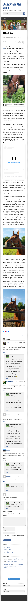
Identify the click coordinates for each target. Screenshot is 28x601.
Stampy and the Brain (12, 6)
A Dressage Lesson (7, 551)
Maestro (23, 42)
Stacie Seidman (9, 381)
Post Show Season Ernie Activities (10, 545)
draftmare (8, 476)
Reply (4, 352)
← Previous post (6, 335)
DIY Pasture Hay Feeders (18, 559)
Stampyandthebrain (9, 37)
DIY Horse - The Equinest (9, 566)
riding (5, 41)
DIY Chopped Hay (16, 557)
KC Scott (8, 450)
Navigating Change (7, 549)
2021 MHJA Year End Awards (9, 552)
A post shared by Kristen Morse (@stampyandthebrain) (15, 176)
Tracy (7, 342)
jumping (19, 42)
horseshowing (22, 41)
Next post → (22, 335)
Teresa (7, 493)
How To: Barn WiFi (7, 547)
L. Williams (8, 414)
